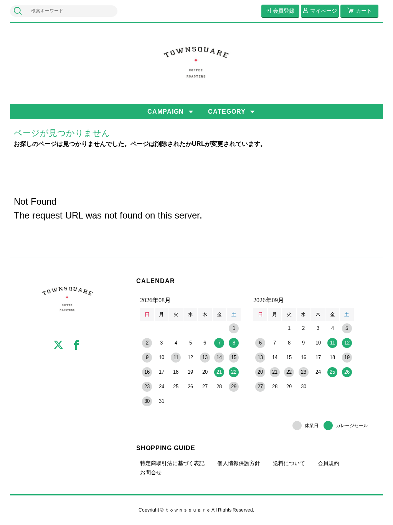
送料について (289, 463)
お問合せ (151, 472)
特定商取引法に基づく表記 (172, 463)
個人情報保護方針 (238, 463)
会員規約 (328, 463)
